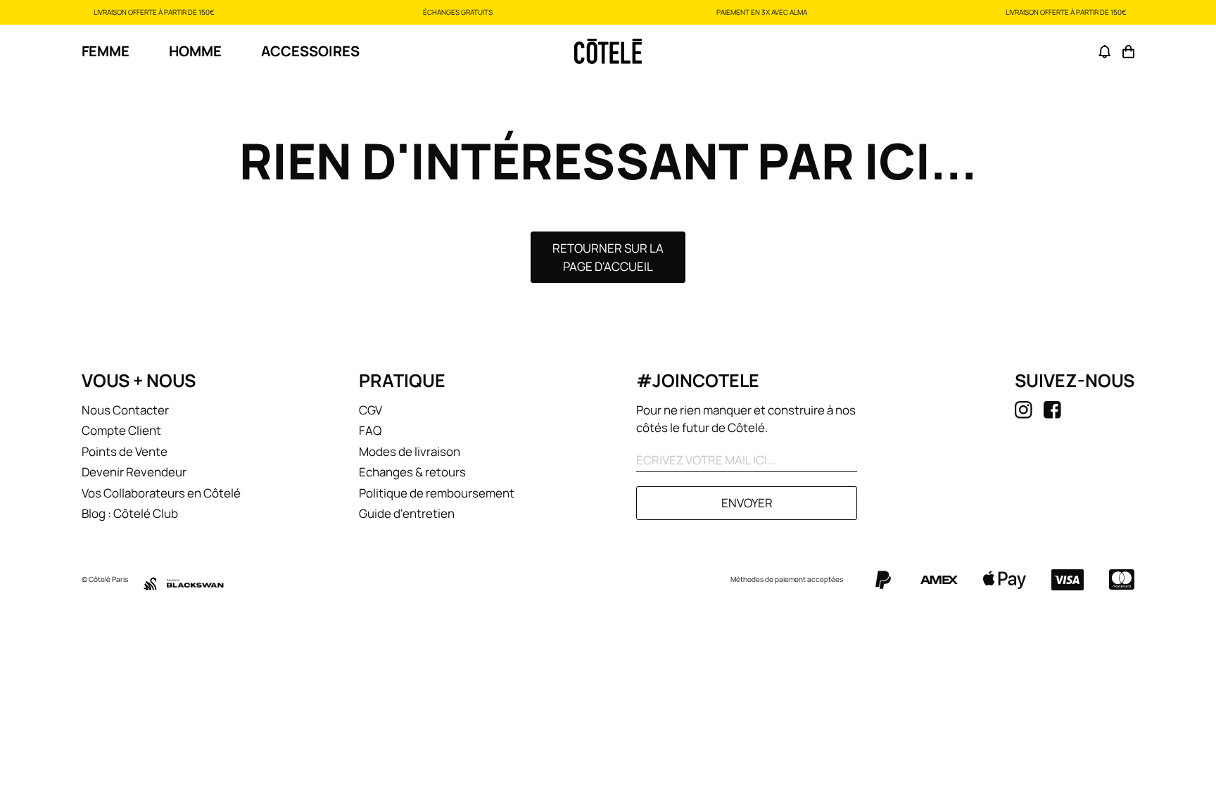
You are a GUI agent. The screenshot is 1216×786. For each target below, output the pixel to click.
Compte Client (121, 430)
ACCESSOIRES (310, 51)
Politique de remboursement (436, 493)
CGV (370, 410)
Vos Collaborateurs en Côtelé (161, 493)
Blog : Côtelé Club (130, 513)
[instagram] (1023, 410)
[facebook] (1052, 410)
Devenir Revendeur (134, 472)
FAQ (370, 430)
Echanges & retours (412, 472)
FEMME (105, 51)
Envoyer (747, 503)
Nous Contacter (125, 410)
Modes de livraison (409, 451)
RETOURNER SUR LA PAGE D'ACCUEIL (608, 257)
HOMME (195, 51)
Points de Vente (124, 451)
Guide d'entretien (407, 513)
